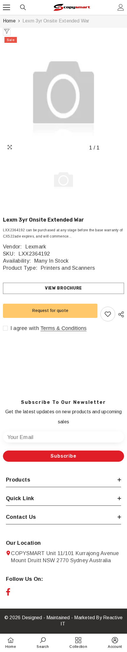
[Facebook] (8, 592)
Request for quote (50, 310)
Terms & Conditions (63, 328)
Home (9, 20)
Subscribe (63, 456)
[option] (63, 94)
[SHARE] (119, 314)
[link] (42, 643)
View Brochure (63, 288)
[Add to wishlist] (107, 314)
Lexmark (35, 247)
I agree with (24, 328)
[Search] (23, 7)
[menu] (6, 7)
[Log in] (121, 7)
